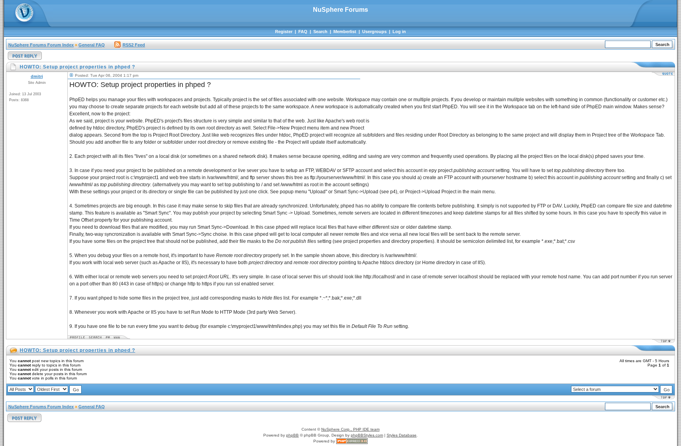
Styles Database (402, 435)
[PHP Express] (352, 441)
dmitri (37, 76)
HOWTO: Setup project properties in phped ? (77, 350)
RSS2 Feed (134, 45)
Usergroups (374, 31)
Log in (399, 31)
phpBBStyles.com (367, 435)
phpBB (292, 435)
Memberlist (344, 31)
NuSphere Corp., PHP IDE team (350, 429)
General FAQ (91, 45)
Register (283, 31)
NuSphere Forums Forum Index (41, 45)
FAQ (302, 31)
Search (320, 31)
